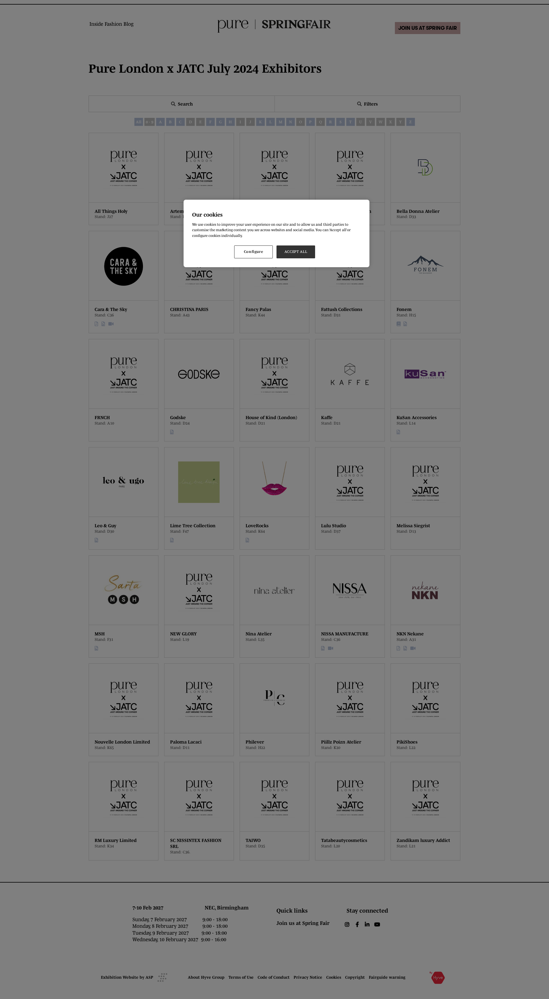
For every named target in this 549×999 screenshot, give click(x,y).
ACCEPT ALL (296, 251)
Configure (253, 251)
